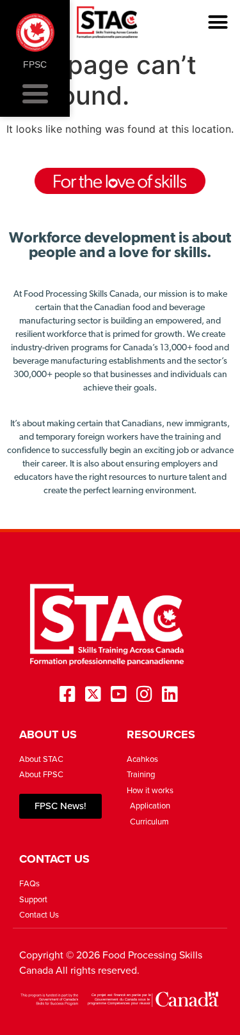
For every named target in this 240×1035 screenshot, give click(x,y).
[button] (218, 22)
